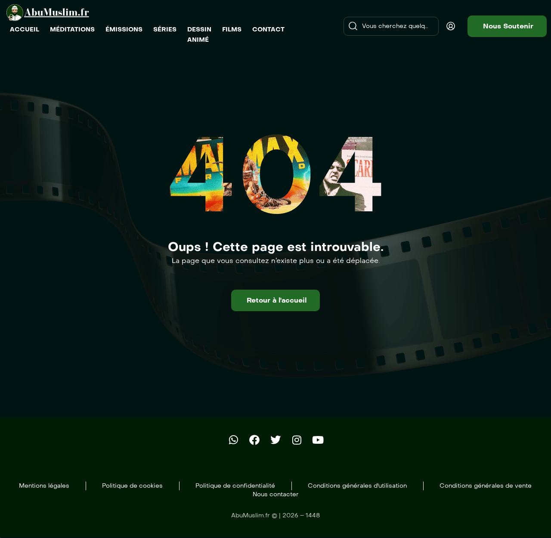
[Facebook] (254, 440)
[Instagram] (296, 440)
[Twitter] (275, 440)
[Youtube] (318, 440)
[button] (507, 26)
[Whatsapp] (233, 440)
